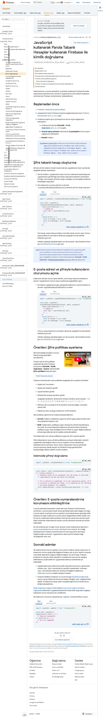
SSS (76, 680)
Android (32, 693)
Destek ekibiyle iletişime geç (84, 664)
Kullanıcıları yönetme (45, 573)
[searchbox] (13, 19)
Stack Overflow (80, 667)
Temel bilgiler (18, 13)
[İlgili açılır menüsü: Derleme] (52, 13)
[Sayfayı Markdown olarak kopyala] (67, 62)
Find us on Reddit (57, 667)
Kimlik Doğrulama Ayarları (44, 376)
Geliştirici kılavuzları (35, 664)
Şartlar (31, 714)
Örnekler (87, 13)
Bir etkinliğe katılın (57, 677)
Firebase (36, 37)
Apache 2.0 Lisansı (35, 646)
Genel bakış (6, 13)
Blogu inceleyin (57, 664)
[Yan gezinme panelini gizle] (24, 714)
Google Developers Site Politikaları (75, 646)
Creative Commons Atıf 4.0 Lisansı (66, 644)
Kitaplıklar (32, 673)
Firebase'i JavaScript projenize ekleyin (51, 110)
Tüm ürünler (33, 705)
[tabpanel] (64, 212)
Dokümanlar (45, 37)
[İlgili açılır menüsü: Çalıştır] (63, 13)
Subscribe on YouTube (59, 673)
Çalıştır (59, 13)
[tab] (43, 193)
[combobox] (43, 2)
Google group (79, 670)
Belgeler (6, 8)
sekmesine (59, 260)
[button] (13, 31)
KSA (52, 143)
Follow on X (55, 670)
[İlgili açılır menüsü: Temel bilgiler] (25, 13)
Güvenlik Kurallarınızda (80, 577)
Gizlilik (38, 714)
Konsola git (86, 2)
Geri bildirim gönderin (81, 43)
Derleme (47, 13)
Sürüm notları (79, 673)
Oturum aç (97, 2)
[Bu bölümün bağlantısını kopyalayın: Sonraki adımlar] (58, 545)
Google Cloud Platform (36, 702)
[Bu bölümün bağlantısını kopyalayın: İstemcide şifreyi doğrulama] (69, 456)
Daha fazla (24, 2)
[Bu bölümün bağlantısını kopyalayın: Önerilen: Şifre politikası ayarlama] (84, 347)
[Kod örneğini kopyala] (89, 197)
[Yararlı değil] (89, 37)
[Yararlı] (86, 37)
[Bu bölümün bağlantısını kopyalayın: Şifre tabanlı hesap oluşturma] (78, 163)
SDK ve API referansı (35, 667)
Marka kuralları (79, 677)
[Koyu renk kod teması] (86, 197)
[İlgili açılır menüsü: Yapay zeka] (39, 13)
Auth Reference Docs (48, 244)
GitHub (31, 677)
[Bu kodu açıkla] (83, 197)
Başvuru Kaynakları (74, 13)
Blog (77, 2)
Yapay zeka (33, 13)
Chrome (32, 696)
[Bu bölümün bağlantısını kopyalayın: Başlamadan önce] (61, 104)
